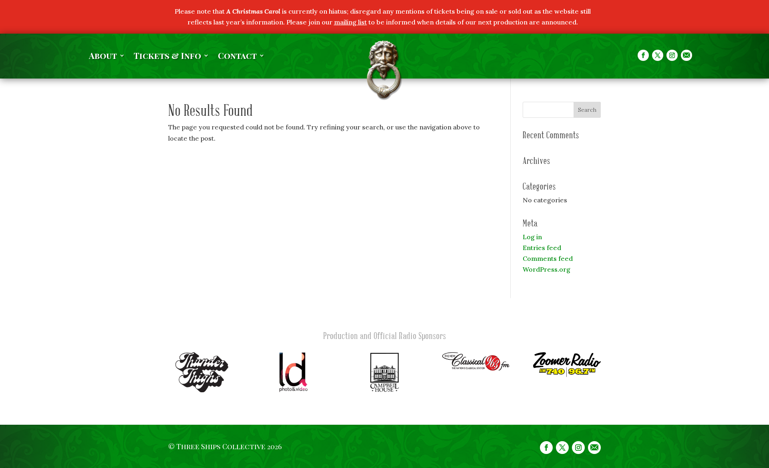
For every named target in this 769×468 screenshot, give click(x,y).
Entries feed (542, 248)
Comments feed (548, 258)
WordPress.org (546, 269)
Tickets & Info (167, 56)
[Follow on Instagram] (672, 55)
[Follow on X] (657, 55)
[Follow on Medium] (686, 55)
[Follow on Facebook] (643, 55)
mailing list (350, 22)
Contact (237, 56)
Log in (532, 237)
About (103, 56)
